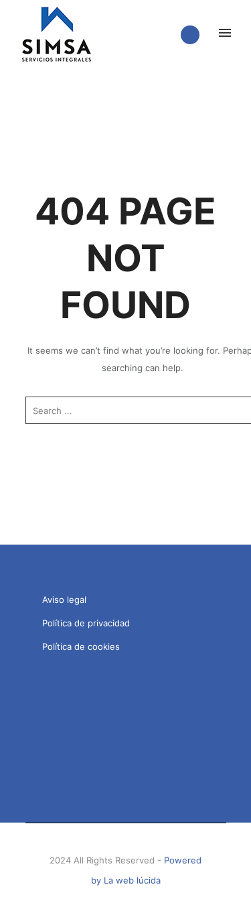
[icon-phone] (193, 34)
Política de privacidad (86, 623)
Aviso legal (64, 599)
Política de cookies (81, 646)
